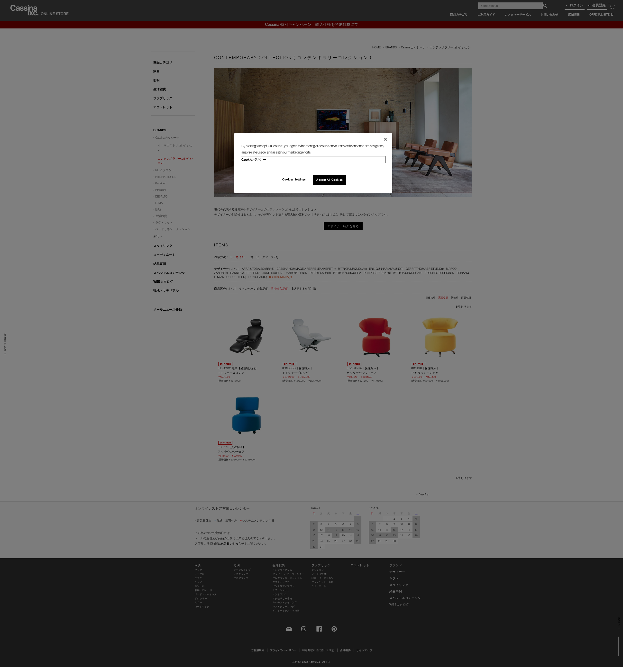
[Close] (385, 139)
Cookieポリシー (253, 159)
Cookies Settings (294, 179)
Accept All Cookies (329, 179)
